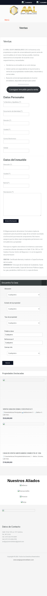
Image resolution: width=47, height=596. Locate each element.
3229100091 (42, 2)
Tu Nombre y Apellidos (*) (12, 102)
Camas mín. (8, 347)
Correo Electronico (9, 139)
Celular (5, 148)
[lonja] (23, 502)
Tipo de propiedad (10, 317)
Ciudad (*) (6, 129)
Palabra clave (9, 331)
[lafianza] (23, 485)
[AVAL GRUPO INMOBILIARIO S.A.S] (23, 11)
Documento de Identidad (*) (13, 111)
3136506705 (27, 2)
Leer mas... (6, 415)
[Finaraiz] (23, 496)
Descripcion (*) (8, 192)
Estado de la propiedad (12, 303)
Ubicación (7, 289)
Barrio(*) (6, 183)
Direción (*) (7, 120)
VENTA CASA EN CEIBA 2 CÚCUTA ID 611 (18, 409)
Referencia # (9, 339)
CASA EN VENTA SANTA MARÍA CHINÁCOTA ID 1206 (22, 453)
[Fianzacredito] (23, 491)
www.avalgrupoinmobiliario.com (23, 560)
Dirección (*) (7, 164)
